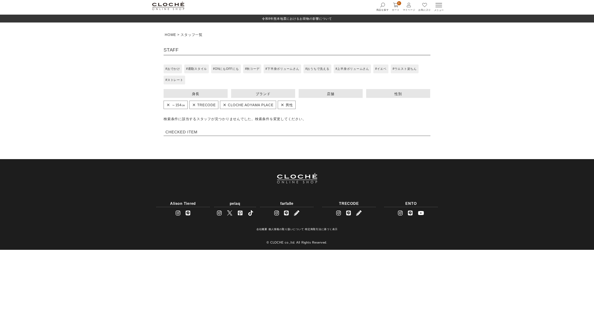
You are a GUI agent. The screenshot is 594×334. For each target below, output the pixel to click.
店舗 (330, 94)
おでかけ (173, 69)
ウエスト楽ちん (405, 69)
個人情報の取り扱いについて (286, 229)
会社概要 (261, 229)
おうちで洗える (318, 69)
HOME (170, 35)
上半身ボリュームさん (353, 69)
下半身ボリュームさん (283, 69)
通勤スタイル (197, 69)
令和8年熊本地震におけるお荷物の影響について (297, 18)
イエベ (382, 69)
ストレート (175, 80)
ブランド (263, 94)
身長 (195, 94)
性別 (398, 94)
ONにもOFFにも (227, 69)
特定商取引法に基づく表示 (321, 229)
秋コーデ (253, 69)
